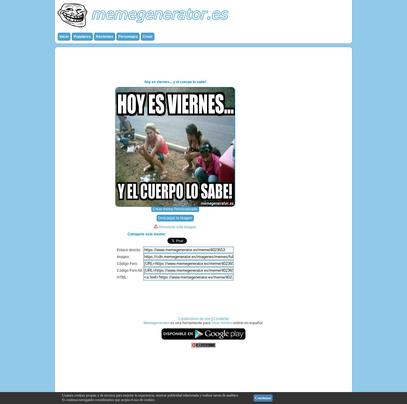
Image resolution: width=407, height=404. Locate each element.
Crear (148, 37)
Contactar (221, 319)
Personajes (128, 37)
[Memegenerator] (144, 29)
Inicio (64, 37)
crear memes (221, 323)
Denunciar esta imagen (177, 227)
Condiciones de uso (194, 319)
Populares (82, 37)
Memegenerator (157, 323)
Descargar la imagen (175, 218)
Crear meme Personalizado (175, 209)
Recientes (104, 37)
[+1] (221, 241)
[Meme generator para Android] (203, 339)
